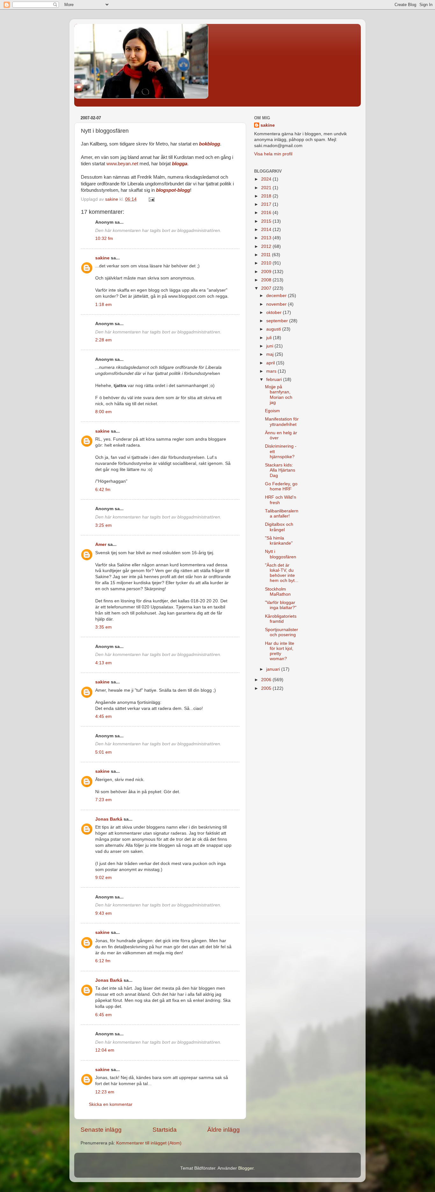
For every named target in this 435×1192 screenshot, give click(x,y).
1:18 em (103, 304)
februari (274, 379)
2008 (267, 280)
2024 (267, 179)
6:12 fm (103, 960)
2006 (267, 679)
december (277, 295)
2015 (267, 221)
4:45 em (103, 716)
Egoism (272, 410)
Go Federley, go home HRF (281, 486)
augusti (274, 329)
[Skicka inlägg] (151, 199)
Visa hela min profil (273, 154)
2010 (267, 263)
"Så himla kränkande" (279, 541)
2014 (267, 229)
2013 (267, 237)
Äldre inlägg (223, 1129)
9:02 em (103, 877)
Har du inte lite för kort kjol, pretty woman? (279, 651)
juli (269, 337)
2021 (267, 187)
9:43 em (103, 913)
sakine (102, 258)
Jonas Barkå (108, 819)
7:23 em (103, 799)
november (277, 304)
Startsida (165, 1129)
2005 (267, 688)
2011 (266, 254)
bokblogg (209, 143)
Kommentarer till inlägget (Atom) (149, 1143)
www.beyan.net (122, 163)
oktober (274, 312)
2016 (267, 212)
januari (273, 669)
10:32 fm (104, 238)
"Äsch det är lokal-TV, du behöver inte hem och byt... (281, 573)
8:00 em (103, 411)
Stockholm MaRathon (278, 592)
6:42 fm (103, 489)
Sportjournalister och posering (281, 632)
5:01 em (103, 752)
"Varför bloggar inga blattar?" (280, 605)
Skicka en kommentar (110, 1104)
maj (270, 354)
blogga (179, 163)
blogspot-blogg (173, 190)
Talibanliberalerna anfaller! (281, 513)
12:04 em (104, 1050)
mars (272, 371)
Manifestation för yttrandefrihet (282, 422)
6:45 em (103, 1014)
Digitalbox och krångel (279, 527)
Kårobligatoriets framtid (280, 619)
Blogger (245, 1168)
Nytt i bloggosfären (280, 554)
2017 (267, 204)
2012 (267, 246)
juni (270, 346)
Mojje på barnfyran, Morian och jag (278, 394)
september (277, 320)
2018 (267, 196)
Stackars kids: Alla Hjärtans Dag (280, 470)
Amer (100, 544)
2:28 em (103, 340)
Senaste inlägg (101, 1129)
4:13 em (103, 662)
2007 (267, 288)
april (271, 363)
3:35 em (103, 627)
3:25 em (103, 525)
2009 (267, 271)
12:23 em (104, 1092)
